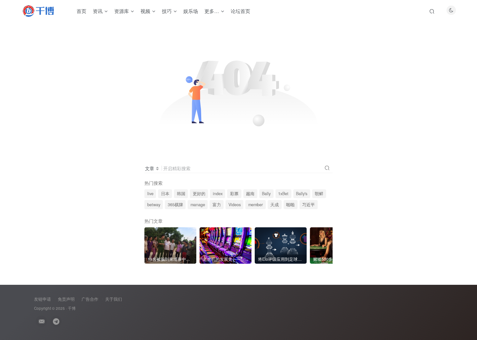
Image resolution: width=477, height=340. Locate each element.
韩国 (181, 193)
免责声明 (66, 299)
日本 (165, 193)
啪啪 (290, 205)
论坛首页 (240, 10)
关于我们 (113, 299)
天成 (274, 205)
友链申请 (42, 299)
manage (197, 205)
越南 (250, 193)
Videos (234, 205)
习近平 (308, 205)
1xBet (283, 193)
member (255, 205)
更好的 (199, 193)
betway (153, 205)
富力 (217, 205)
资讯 (98, 10)
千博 (72, 308)
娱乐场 (190, 10)
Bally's (301, 193)
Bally (266, 193)
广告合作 (89, 299)
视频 (145, 10)
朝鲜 (319, 193)
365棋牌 (175, 205)
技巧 (167, 10)
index (218, 193)
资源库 (121, 10)
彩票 (234, 193)
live (150, 193)
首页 (81, 10)
